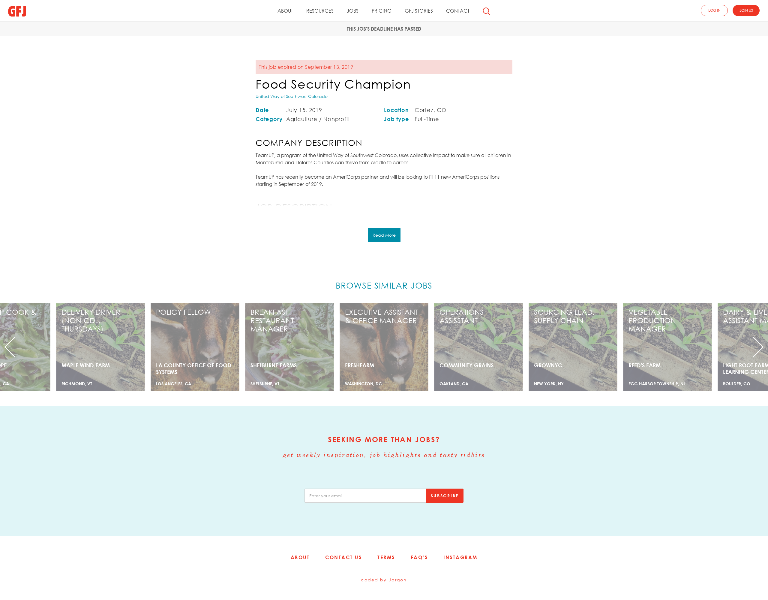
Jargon (398, 579)
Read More (384, 235)
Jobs (352, 11)
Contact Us (343, 557)
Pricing (382, 11)
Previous (57, 347)
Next (710, 347)
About (285, 11)
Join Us (746, 10)
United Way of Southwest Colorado (292, 96)
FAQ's (419, 557)
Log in (714, 10)
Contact (458, 11)
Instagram (460, 557)
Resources (320, 11)
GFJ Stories (419, 11)
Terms (386, 557)
